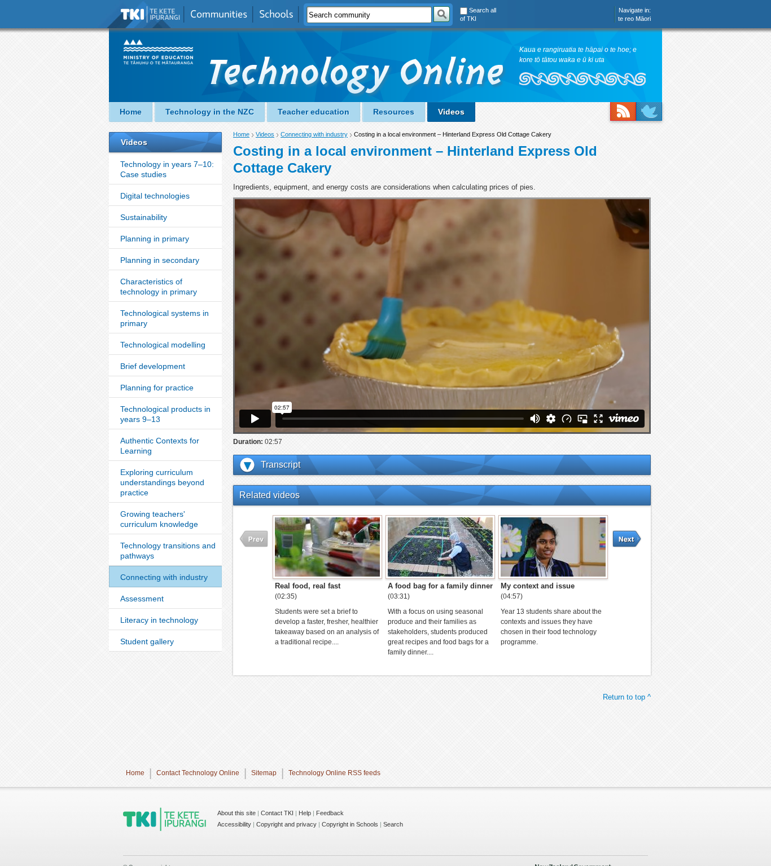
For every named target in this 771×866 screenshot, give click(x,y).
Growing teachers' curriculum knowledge (159, 519)
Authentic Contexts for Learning (159, 445)
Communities (218, 14)
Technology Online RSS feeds (334, 773)
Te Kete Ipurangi (150, 14)
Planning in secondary (159, 260)
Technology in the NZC (209, 111)
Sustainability (143, 217)
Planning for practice (157, 387)
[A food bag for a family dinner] (440, 546)
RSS (623, 111)
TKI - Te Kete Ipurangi (164, 819)
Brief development (152, 366)
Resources (393, 111)
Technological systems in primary (164, 318)
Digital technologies (155, 195)
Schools (275, 14)
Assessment (142, 598)
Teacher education (313, 111)
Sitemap (264, 773)
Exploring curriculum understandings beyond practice (162, 482)
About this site (236, 813)
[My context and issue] (553, 546)
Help (305, 813)
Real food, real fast (307, 586)
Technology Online (357, 77)
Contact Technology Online (197, 773)
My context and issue (538, 586)
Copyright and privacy (286, 824)
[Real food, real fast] (327, 546)
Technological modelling (162, 344)
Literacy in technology (159, 620)
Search (393, 824)
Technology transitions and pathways (168, 550)
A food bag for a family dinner (440, 586)
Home (131, 111)
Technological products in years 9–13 (165, 414)
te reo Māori (634, 18)
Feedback (330, 813)
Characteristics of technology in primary (158, 286)
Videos (451, 111)
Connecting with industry (164, 577)
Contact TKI (277, 813)
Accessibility (234, 824)
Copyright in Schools (350, 824)
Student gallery (147, 641)
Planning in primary (154, 238)
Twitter (649, 111)
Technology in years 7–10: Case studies (167, 169)
